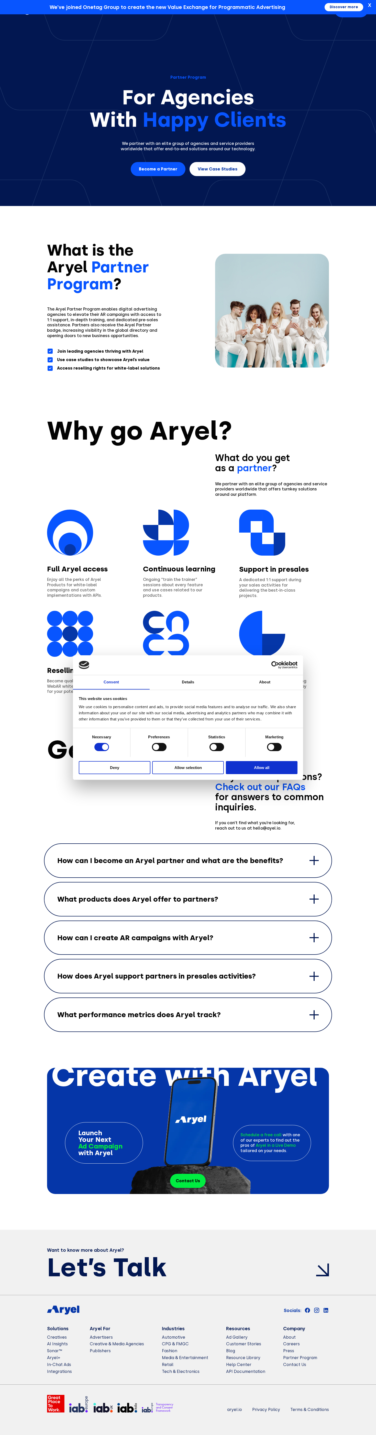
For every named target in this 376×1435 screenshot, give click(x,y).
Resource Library (243, 1357)
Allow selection (188, 767)
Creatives (57, 1337)
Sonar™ (54, 1350)
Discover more (344, 7)
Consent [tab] (111, 682)
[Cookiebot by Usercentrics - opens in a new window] (275, 665)
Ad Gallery (237, 1337)
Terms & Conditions (309, 1409)
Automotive (173, 1337)
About (289, 1337)
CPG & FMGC (175, 1343)
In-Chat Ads (59, 1364)
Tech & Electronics (181, 1371)
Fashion (169, 1350)
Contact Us (294, 1364)
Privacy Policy (266, 1409)
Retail (167, 1364)
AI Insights (57, 1343)
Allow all (261, 767)
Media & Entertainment (185, 1357)
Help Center (238, 1364)
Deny (114, 767)
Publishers (100, 1350)
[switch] (159, 747)
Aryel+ (53, 1357)
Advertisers (101, 1337)
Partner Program (300, 1357)
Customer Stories (243, 1343)
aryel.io (234, 1409)
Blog (230, 1350)
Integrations (59, 1371)
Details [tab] (188, 682)
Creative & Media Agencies (117, 1343)
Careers (291, 1343)
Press (288, 1350)
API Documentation (245, 1371)
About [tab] (264, 682)
